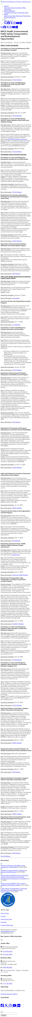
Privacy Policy (5, 913)
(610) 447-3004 (7, 954)
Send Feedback (5, 856)
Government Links (6, 919)
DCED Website (17, 241)
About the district (12, 994)
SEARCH (3, 1015)
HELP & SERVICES (9, 11)
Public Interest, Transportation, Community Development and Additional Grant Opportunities (14, 890)
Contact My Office (22, 12)
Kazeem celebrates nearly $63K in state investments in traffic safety (13, 866)
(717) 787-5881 (7, 983)
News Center (8, 16)
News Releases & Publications (21, 16)
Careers (3, 916)
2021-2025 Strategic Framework (17, 139)
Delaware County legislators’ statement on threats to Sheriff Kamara (14, 871)
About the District (16, 8)
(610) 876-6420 (7, 951)
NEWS (6, 14)
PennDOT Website (18, 624)
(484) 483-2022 (7, 967)
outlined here (16, 555)
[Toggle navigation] (1, 3)
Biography (7, 8)
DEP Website (16, 273)
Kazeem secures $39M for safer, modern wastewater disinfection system (13, 884)
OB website (16, 298)
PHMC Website (17, 508)
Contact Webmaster (7, 925)
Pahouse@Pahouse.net (8, 931)
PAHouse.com (8, 21)
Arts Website (16, 325)
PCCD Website (17, 80)
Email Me (3, 922)
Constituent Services (10, 12)
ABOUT (6, 6)
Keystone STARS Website (20, 575)
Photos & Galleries (9, 17)
